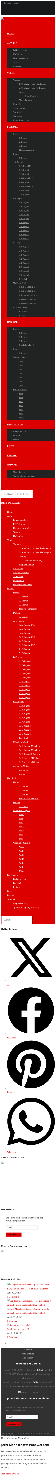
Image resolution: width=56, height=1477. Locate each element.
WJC (21, 855)
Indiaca (16, 887)
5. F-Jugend (24, 722)
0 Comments (13, 1297)
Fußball (10, 588)
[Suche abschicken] (34, 920)
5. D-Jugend (25, 677)
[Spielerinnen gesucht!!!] (19, 1325)
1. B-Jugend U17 (27, 637)
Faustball (17, 883)
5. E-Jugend (24, 697)
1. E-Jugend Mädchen (29, 758)
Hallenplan (18, 536)
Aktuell (10, 516)
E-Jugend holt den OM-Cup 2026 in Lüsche (27, 1289)
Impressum (28, 1358)
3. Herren (23, 605)
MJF (21, 839)
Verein (10, 540)
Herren (16, 592)
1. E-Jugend (24, 681)
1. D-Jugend (25, 661)
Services (11, 899)
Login (16, 3)
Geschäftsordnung (33, 560)
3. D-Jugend (25, 669)
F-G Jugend (18, 701)
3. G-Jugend (25, 734)
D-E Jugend (18, 657)
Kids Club (24, 738)
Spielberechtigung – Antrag (26, 907)
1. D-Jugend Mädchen (29, 754)
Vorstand (17, 544)
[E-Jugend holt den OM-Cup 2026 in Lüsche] (28, 1284)
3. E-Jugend (24, 689)
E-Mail (40, 1370)
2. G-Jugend (25, 730)
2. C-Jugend (24, 649)
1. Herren (23, 596)
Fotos (9, 891)
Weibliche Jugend (21, 843)
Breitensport (13, 875)
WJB (21, 851)
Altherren (23, 770)
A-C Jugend (18, 621)
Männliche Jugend (21, 810)
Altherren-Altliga (21, 766)
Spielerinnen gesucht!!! (18, 1329)
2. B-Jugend (24, 641)
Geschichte (18, 568)
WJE (21, 863)
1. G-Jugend (25, 726)
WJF (21, 867)
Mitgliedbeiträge (26, 564)
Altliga (22, 774)
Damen (16, 613)
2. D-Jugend (25, 665)
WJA (21, 847)
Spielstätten (18, 580)
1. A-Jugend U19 (27, 625)
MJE (21, 835)
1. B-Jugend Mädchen (29, 746)
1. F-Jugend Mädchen (29, 762)
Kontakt (7, 3)
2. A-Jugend (24, 629)
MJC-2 (22, 826)
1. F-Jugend (24, 705)
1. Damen (23, 617)
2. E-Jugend (24, 685)
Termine (17, 532)
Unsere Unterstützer (22, 584)
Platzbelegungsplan (22, 528)
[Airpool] (17, 1273)
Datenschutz (28, 1354)
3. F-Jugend (24, 713)
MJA (21, 814)
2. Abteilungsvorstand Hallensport (35, 552)
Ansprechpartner (21, 572)
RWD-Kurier (19, 524)
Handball (11, 778)
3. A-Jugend (24, 633)
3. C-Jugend (24, 653)
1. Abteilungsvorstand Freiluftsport (35, 548)
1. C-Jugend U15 (27, 645)
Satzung (23, 556)
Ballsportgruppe (20, 879)
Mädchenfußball (20, 742)
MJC (21, 822)
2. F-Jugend (24, 709)
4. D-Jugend (25, 673)
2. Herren (23, 601)
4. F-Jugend (24, 718)
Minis (21, 871)
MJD (21, 831)
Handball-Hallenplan (29, 798)
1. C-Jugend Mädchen (29, 750)
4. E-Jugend (24, 693)
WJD (21, 859)
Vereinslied (18, 576)
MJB (21, 818)
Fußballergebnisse (21, 520)
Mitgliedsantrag (20, 903)
